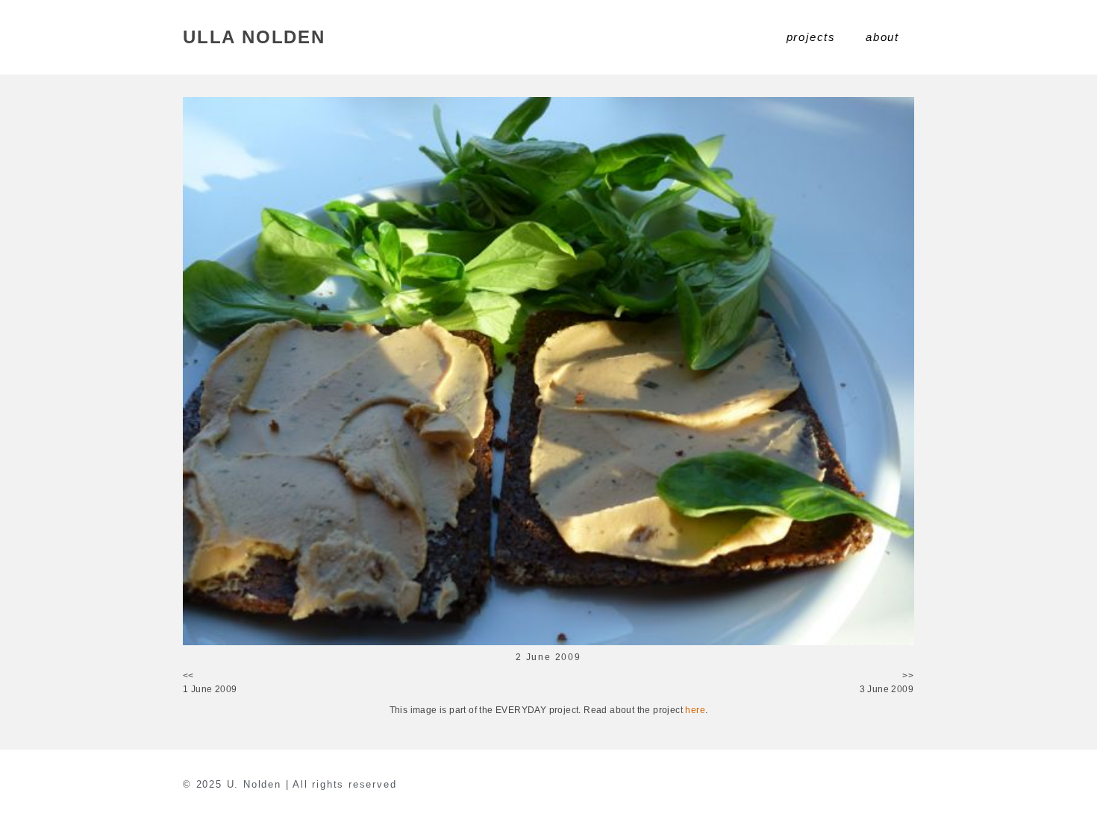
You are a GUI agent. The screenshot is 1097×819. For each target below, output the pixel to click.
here (695, 710)
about (882, 37)
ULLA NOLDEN (254, 37)
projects (811, 37)
